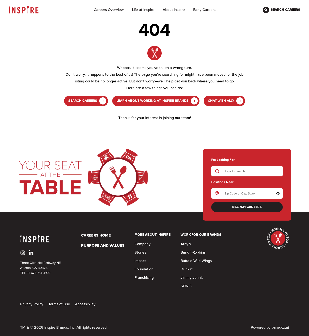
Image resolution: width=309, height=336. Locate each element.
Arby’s (186, 244)
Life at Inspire (143, 10)
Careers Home (96, 235)
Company (143, 244)
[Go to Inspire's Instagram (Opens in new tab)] (22, 252)
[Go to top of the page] (278, 238)
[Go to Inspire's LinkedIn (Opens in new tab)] (31, 252)
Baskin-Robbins (193, 252)
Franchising (144, 277)
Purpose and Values (102, 245)
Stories (140, 252)
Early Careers (204, 10)
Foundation (144, 269)
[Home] (23, 9)
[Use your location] (278, 193)
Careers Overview (109, 10)
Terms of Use (59, 304)
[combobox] (246, 193)
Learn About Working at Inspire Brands (152, 101)
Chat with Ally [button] (221, 101)
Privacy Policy (31, 304)
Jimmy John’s (192, 277)
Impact (140, 261)
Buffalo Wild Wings (196, 261)
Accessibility (85, 304)
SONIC (186, 286)
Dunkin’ (187, 269)
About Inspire (174, 10)
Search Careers (82, 101)
